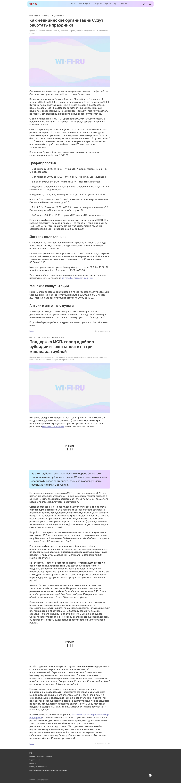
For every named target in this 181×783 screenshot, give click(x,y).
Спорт (124, 4)
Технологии (85, 4)
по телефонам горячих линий (77, 277)
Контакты (32, 763)
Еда (116, 4)
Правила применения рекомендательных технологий (48, 770)
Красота (98, 4)
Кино (73, 4)
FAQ (30, 753)
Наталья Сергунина (53, 426)
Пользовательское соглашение (40, 756)
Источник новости (102, 331)
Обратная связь (35, 760)
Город (108, 4)
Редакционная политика (38, 767)
